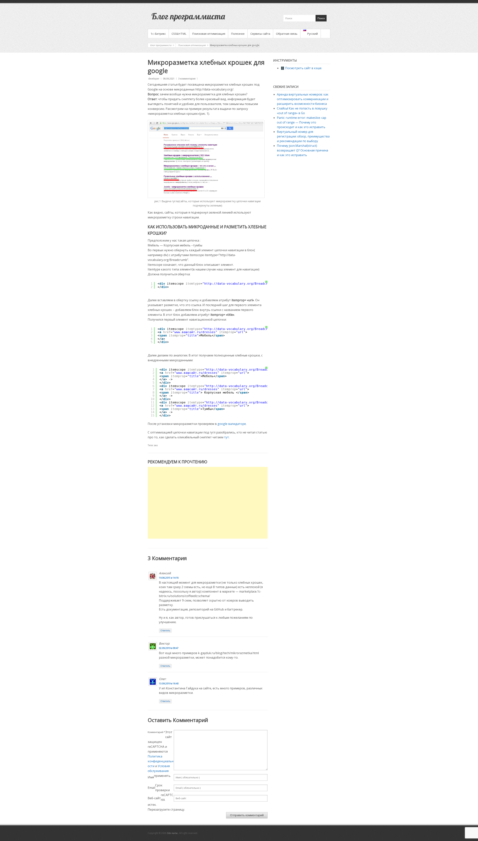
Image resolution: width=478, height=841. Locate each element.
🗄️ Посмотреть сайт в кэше (301, 68)
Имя (151, 777)
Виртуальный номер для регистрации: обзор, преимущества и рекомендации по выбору (303, 136)
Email (151, 788)
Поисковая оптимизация (208, 33)
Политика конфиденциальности (160, 761)
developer (153, 78)
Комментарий (156, 732)
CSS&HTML (179, 33)
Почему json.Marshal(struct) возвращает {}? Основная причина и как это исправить (302, 150)
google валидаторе (232, 424)
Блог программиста (188, 16)
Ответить (165, 630)
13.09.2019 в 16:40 (169, 683)
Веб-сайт (154, 798)
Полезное (238, 33)
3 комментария (186, 78)
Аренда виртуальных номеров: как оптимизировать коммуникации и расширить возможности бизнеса (302, 99)
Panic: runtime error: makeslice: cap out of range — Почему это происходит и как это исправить (301, 122)
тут (226, 437)
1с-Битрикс (158, 33)
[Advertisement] (208, 503)
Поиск (321, 18)
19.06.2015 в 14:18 (169, 577)
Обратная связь (286, 33)
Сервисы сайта (260, 33)
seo (156, 445)
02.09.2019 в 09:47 (169, 648)
